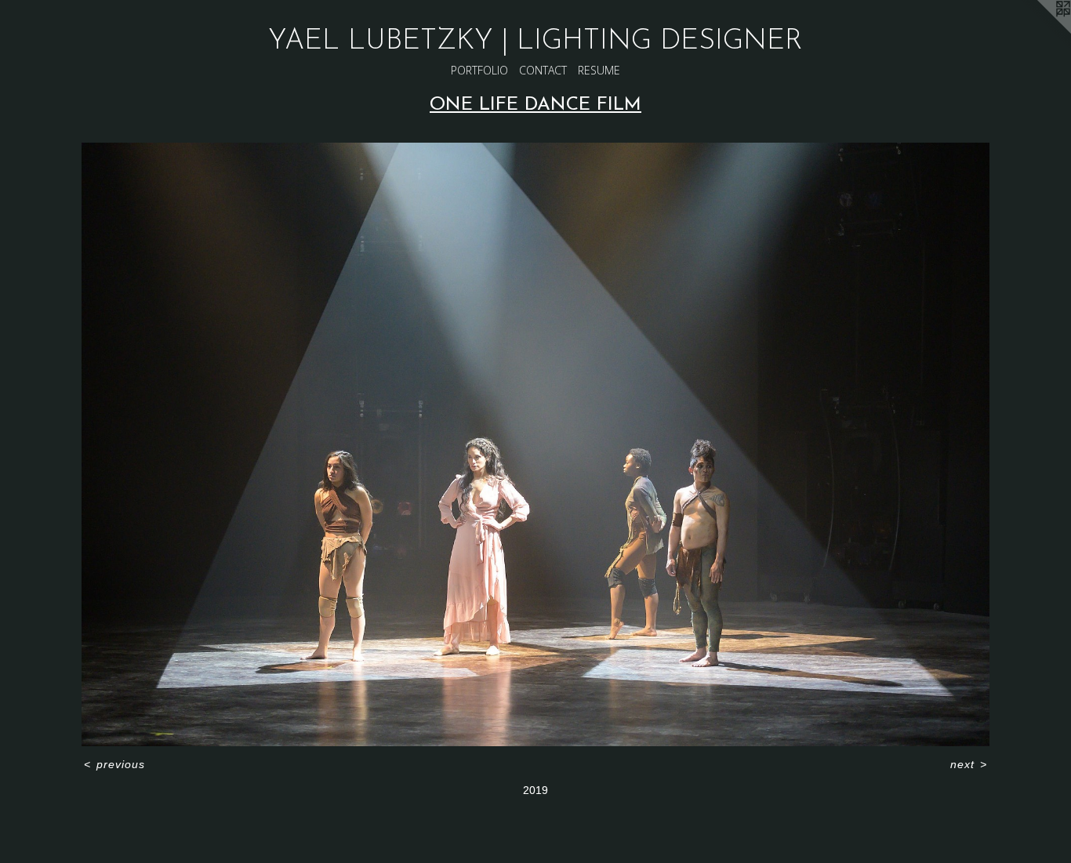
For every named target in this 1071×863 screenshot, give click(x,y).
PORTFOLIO (479, 70)
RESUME (599, 70)
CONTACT (543, 70)
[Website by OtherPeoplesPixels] (1039, 31)
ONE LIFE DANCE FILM (535, 105)
